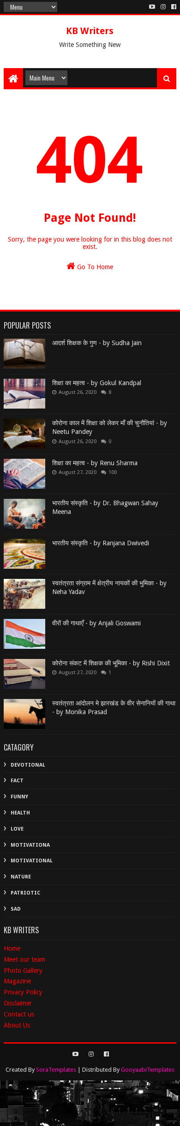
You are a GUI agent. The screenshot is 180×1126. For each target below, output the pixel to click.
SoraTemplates (56, 1069)
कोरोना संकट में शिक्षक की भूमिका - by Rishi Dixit (111, 663)
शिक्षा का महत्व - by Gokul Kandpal (96, 383)
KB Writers (90, 30)
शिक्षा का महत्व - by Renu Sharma (95, 463)
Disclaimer (18, 1003)
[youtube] (152, 7)
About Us (17, 1025)
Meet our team (24, 959)
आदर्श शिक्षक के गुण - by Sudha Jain (97, 342)
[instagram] (163, 7)
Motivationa (30, 845)
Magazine (17, 981)
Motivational (32, 861)
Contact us (19, 1014)
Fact (17, 781)
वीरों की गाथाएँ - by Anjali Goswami (96, 623)
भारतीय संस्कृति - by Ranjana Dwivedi (100, 543)
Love (17, 829)
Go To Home (94, 267)
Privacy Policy (23, 992)
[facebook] (172, 7)
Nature (21, 877)
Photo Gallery (23, 970)
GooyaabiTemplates (147, 1069)
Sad (16, 909)
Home (12, 948)
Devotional (28, 765)
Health (20, 813)
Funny (19, 797)
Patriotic (25, 893)
